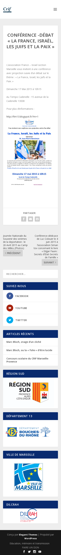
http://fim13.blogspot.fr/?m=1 (22, 116)
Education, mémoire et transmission (29, 543)
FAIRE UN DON (30, 547)
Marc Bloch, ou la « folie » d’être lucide (29, 350)
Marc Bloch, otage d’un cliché (23, 341)
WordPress (30, 538)
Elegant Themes (28, 534)
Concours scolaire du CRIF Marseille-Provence (27, 360)
